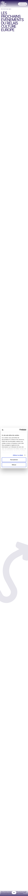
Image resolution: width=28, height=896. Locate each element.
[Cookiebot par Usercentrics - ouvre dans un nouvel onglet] (19, 430)
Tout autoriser (14, 459)
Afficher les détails (18, 455)
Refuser (14, 464)
